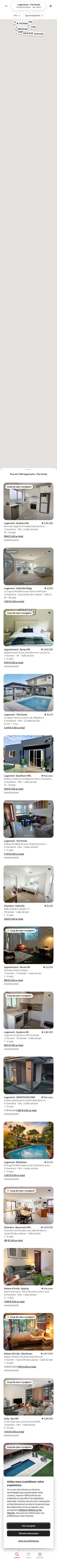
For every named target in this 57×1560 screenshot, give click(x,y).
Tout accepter (28, 1526)
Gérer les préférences (28, 1541)
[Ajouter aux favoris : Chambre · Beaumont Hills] (49, 1190)
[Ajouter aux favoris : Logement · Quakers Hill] (49, 486)
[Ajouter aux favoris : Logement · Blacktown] (49, 1125)
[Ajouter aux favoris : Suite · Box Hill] (49, 1382)
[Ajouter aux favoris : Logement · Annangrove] (49, 1447)
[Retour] (6, 6)
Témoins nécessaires (28, 1533)
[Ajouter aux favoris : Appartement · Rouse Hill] (49, 612)
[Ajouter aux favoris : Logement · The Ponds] (49, 677)
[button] (13, 536)
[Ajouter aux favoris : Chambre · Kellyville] (49, 869)
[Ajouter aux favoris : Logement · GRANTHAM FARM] (49, 1060)
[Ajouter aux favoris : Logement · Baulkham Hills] (49, 739)
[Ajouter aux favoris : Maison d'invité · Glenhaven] (49, 1316)
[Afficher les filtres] (50, 6)
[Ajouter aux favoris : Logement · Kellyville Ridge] (49, 551)
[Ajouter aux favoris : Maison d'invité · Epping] (49, 1251)
